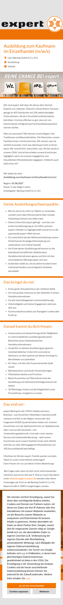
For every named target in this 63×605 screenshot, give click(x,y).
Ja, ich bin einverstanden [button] (31, 585)
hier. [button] (28, 578)
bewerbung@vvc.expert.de (23, 478)
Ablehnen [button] (44, 591)
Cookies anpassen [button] (19, 591)
